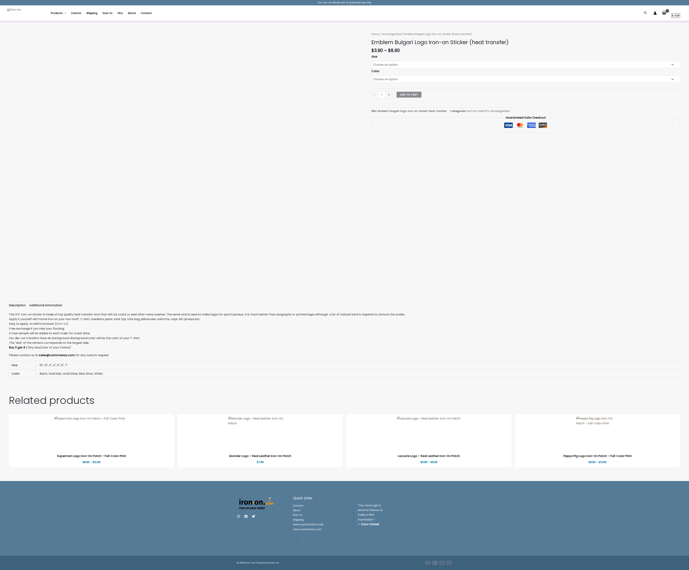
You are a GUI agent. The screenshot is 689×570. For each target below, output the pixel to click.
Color (375, 71)
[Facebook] (246, 516)
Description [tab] (17, 305)
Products (57, 13)
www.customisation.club (308, 524)
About (132, 13)
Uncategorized (391, 34)
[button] (64, 13)
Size (374, 57)
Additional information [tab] (45, 305)
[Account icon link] (655, 13)
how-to (61, 324)
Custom (76, 13)
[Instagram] (238, 516)
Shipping (91, 13)
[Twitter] (253, 516)
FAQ (120, 13)
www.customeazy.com (307, 529)
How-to (107, 13)
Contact (146, 13)
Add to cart (409, 94)
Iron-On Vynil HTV (478, 111)
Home (375, 34)
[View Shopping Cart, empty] (664, 13)
